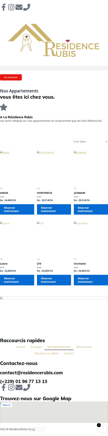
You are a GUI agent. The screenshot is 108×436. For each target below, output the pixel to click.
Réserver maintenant (11, 209)
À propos (36, 346)
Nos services (83, 346)
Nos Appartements (59, 346)
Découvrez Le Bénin (46, 353)
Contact (69, 353)
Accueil (21, 346)
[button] (54, 68)
